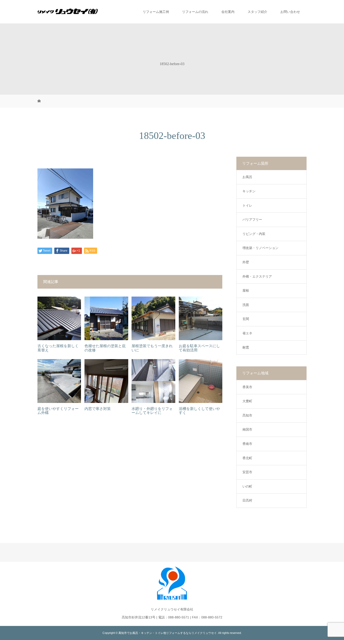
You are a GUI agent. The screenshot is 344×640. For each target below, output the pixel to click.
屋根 (245, 290)
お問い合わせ (290, 12)
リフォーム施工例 (156, 12)
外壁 (245, 262)
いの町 (247, 486)
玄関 (245, 319)
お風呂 (247, 177)
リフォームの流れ (195, 12)
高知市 (247, 415)
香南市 (247, 444)
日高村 (247, 500)
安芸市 (247, 472)
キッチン (249, 191)
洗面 (245, 305)
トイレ (247, 205)
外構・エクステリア (257, 276)
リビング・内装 (253, 234)
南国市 (247, 429)
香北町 (247, 458)
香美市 (247, 387)
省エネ (247, 333)
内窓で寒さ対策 (97, 409)
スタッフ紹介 (257, 12)
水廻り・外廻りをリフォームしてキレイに (152, 411)
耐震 (245, 347)
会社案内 (227, 12)
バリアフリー (252, 219)
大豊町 (247, 401)
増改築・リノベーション (260, 248)
